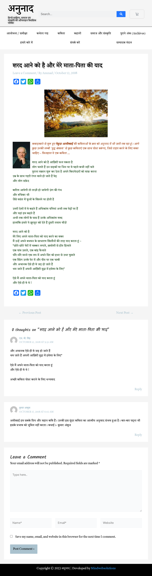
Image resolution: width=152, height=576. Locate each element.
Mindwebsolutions (103, 568)
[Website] (121, 523)
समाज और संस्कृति (100, 33)
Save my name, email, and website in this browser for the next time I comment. (65, 536)
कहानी (77, 33)
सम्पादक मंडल (124, 42)
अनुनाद (20, 10)
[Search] (121, 14)
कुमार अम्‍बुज (24, 408)
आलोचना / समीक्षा (17, 33)
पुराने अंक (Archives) (132, 33)
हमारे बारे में (26, 42)
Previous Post (30, 313)
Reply (138, 389)
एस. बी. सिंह (24, 338)
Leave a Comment (24, 73)
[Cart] (137, 14)
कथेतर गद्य (42, 33)
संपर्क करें (75, 42)
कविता (61, 33)
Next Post (124, 313)
